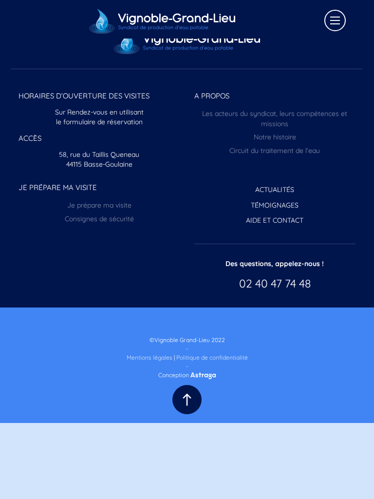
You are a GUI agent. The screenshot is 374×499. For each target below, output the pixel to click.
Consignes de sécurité (99, 218)
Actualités (274, 189)
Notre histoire (275, 136)
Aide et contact (274, 219)
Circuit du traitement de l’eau (274, 150)
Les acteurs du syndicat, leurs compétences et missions (274, 118)
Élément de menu (185, 322)
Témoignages (275, 204)
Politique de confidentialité (212, 357)
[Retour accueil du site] (162, 21)
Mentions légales (149, 357)
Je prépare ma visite (99, 204)
